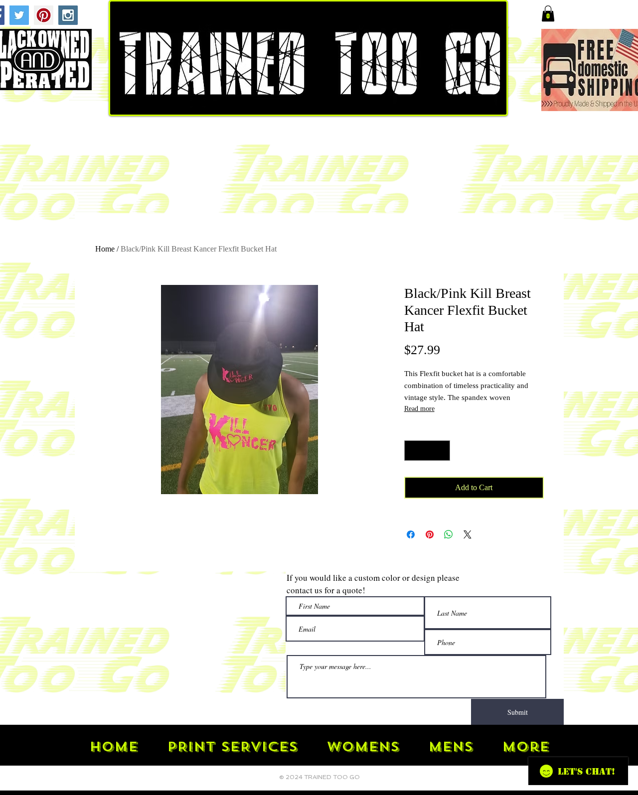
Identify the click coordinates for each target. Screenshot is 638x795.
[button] (548, 13)
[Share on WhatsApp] (449, 534)
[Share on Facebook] (411, 534)
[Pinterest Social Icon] (43, 15)
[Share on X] (468, 534)
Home (105, 249)
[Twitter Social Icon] (19, 15)
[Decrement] (413, 451)
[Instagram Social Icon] (68, 15)
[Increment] (441, 451)
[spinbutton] (427, 451)
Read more (419, 408)
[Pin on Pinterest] (430, 534)
